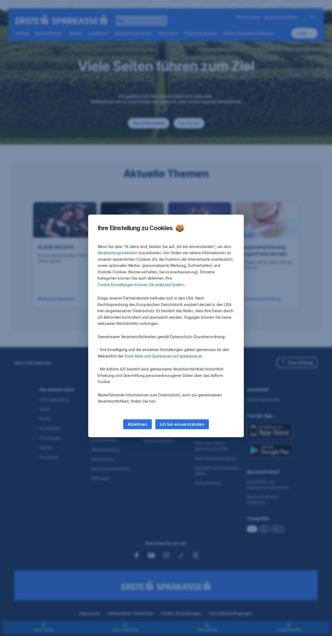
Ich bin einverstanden (182, 424)
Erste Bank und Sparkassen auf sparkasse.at (163, 356)
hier (152, 401)
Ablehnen (137, 424)
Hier (166, 253)
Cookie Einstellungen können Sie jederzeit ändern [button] (141, 284)
